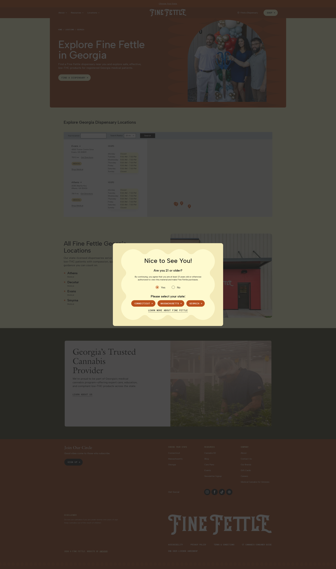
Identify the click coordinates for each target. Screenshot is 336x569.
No (178, 287)
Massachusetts (170, 303)
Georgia (195, 303)
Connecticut (142, 303)
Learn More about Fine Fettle (168, 310)
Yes (163, 287)
